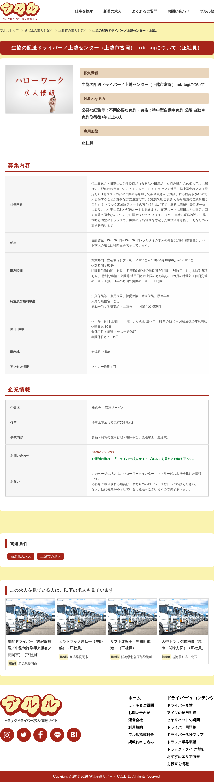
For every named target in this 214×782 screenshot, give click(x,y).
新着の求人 (112, 11)
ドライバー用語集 (181, 727)
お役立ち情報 (178, 763)
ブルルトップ (9, 30)
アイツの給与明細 (181, 712)
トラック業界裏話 (181, 741)
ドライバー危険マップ (185, 734)
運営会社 (135, 719)
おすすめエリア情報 (183, 756)
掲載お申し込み (141, 741)
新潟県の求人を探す (39, 30)
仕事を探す (84, 11)
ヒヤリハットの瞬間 (183, 719)
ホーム (134, 698)
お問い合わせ (178, 11)
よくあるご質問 (144, 11)
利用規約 (135, 727)
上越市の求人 (50, 556)
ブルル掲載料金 (141, 734)
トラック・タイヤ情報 (185, 748)
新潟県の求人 (21, 556)
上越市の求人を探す (72, 30)
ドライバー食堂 (180, 705)
